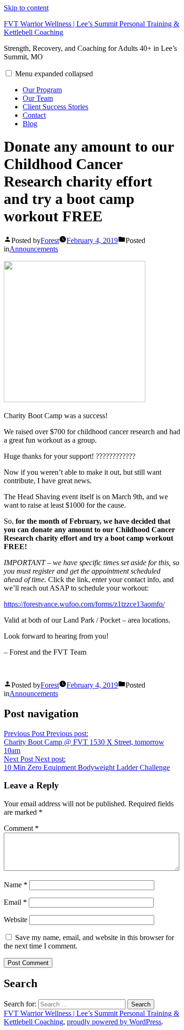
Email (15, 902)
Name (15, 885)
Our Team (38, 98)
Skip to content (26, 8)
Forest (50, 240)
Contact (34, 115)
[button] (9, 73)
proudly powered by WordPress (114, 1022)
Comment (21, 828)
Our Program (42, 90)
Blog (30, 124)
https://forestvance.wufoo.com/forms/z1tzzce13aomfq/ (84, 604)
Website (15, 920)
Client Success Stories (55, 107)
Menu (54, 74)
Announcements (33, 249)
